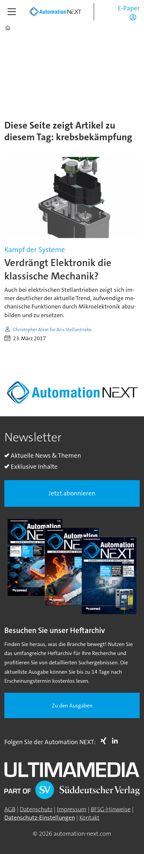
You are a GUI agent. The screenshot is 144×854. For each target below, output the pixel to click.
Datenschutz (36, 809)
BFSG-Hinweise (111, 809)
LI (117, 740)
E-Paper (129, 8)
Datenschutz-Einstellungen (39, 818)
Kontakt (89, 818)
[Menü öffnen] (11, 11)
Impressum (71, 809)
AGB (9, 809)
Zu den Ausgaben (72, 705)
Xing (105, 740)
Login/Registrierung (135, 17)
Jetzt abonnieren (72, 493)
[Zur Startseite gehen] (55, 11)
